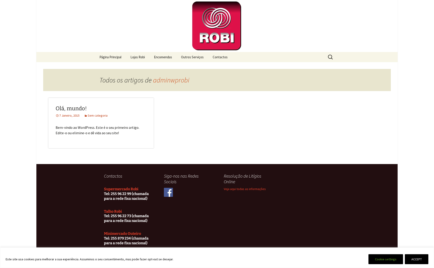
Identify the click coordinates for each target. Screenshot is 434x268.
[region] (217, 257)
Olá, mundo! (71, 108)
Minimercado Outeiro (122, 233)
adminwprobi (171, 80)
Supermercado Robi (121, 189)
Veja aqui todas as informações (245, 189)
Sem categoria (98, 115)
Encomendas (163, 57)
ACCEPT (416, 259)
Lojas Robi (137, 57)
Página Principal (110, 57)
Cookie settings (385, 259)
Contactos (220, 57)
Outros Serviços (192, 57)
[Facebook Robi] (168, 192)
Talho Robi (113, 211)
